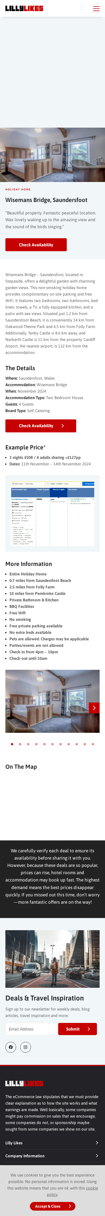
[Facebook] (12, 1047)
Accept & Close (48, 1206)
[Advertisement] (52, 77)
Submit (72, 1028)
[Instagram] (27, 1047)
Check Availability (36, 244)
